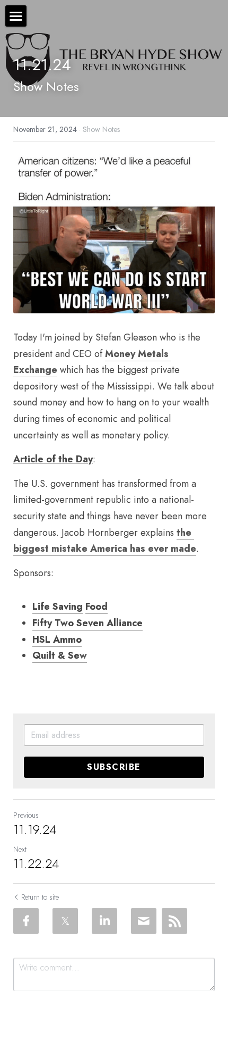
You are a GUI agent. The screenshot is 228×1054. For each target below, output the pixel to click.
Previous (26, 815)
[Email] (143, 921)
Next (20, 849)
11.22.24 (36, 864)
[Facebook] (26, 921)
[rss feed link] (174, 921)
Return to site (40, 897)
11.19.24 (34, 829)
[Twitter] (65, 921)
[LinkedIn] (104, 921)
